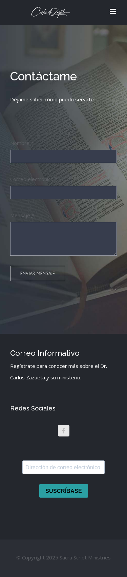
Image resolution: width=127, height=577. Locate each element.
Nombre (22, 143)
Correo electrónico (34, 179)
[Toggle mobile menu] (113, 11)
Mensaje (22, 215)
